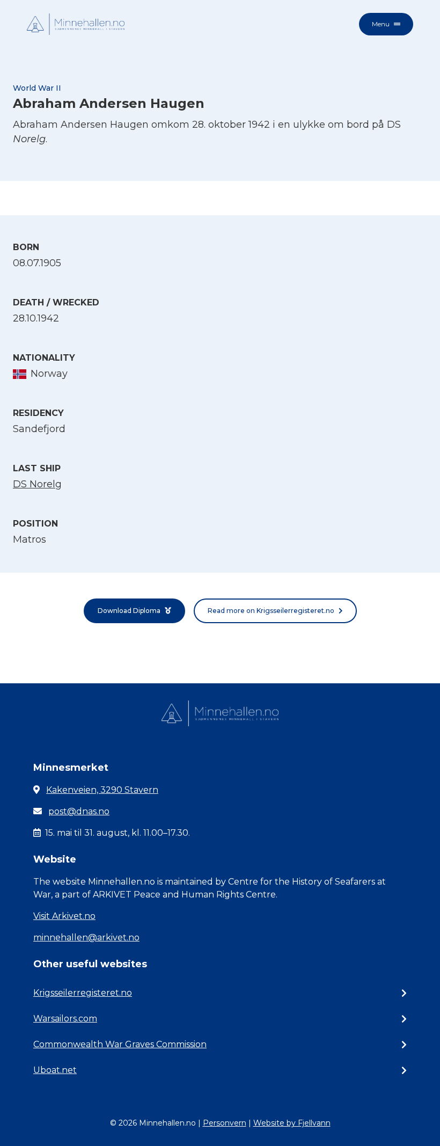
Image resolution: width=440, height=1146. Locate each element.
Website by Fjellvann (292, 1123)
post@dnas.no (78, 811)
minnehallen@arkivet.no (86, 937)
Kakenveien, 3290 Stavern (102, 790)
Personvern (224, 1123)
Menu (381, 24)
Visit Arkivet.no (64, 916)
